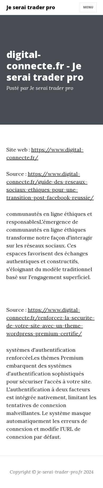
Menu (88, 7)
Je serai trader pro (30, 7)
